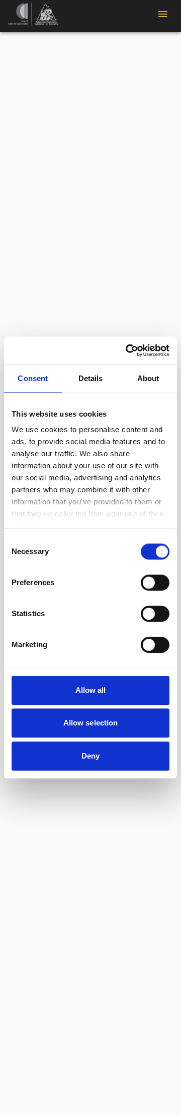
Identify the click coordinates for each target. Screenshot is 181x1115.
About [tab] (148, 378)
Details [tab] (90, 378)
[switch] (155, 583)
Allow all (90, 690)
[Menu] (163, 14)
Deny (90, 756)
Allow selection (90, 722)
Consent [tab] (33, 378)
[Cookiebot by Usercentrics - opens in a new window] (127, 350)
